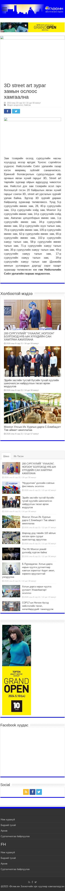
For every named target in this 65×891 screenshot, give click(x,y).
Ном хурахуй (8, 819)
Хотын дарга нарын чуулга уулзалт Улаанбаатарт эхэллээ (36, 589)
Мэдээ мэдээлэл (15, 105)
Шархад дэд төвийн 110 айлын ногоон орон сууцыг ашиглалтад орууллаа (39, 536)
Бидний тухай (8, 825)
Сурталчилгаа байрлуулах (15, 836)
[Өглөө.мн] (32, 8)
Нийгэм (27, 105)
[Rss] (26, 792)
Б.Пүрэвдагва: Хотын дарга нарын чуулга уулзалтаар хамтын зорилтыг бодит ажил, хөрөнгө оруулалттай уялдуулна (28, 570)
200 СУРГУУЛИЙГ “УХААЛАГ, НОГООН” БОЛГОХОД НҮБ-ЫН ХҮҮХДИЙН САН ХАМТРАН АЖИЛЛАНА (29, 336)
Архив (4, 830)
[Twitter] (39, 792)
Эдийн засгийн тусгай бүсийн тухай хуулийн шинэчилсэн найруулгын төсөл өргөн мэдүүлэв (31, 383)
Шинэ (6, 456)
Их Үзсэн (18, 456)
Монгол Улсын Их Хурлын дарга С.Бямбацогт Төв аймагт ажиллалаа (39, 520)
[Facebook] (32, 792)
